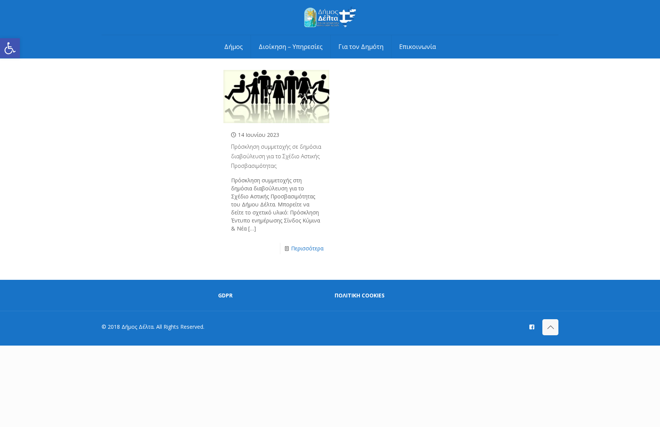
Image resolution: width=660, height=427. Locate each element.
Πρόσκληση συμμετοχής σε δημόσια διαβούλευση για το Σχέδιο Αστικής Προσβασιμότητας (276, 156)
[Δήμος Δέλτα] (330, 17)
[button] (10, 48)
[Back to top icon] (550, 327)
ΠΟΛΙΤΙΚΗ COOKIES (360, 295)
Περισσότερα (307, 248)
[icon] (532, 326)
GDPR (225, 295)
